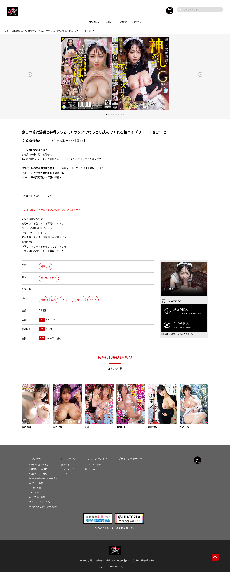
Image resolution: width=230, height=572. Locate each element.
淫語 (43, 299)
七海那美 (121, 427)
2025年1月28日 (49, 278)
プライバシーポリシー (130, 458)
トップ (5, 31)
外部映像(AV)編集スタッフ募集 (43, 506)
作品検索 (122, 22)
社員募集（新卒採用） (39, 464)
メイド (93, 299)
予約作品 (94, 22)
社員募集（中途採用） (39, 469)
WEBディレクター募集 (39, 502)
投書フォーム (89, 469)
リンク (64, 474)
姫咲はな (152, 427)
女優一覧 (136, 22)
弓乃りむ (184, 427)
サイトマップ (67, 469)
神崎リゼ (45, 266)
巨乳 (53, 299)
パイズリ (66, 299)
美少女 (80, 299)
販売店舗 (65, 464)
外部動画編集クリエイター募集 (43, 478)
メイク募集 (34, 492)
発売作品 (108, 22)
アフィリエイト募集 (92, 464)
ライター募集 (35, 488)
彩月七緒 (26, 427)
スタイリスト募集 (37, 497)
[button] (30, 74)
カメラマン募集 (36, 483)
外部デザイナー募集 (38, 474)
